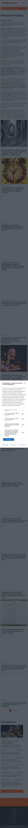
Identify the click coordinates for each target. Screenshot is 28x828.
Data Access (14, 444)
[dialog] (14, 414)
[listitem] (14, 410)
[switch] (22, 414)
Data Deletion (5, 444)
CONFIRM (8, 439)
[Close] (25, 383)
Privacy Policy (22, 444)
